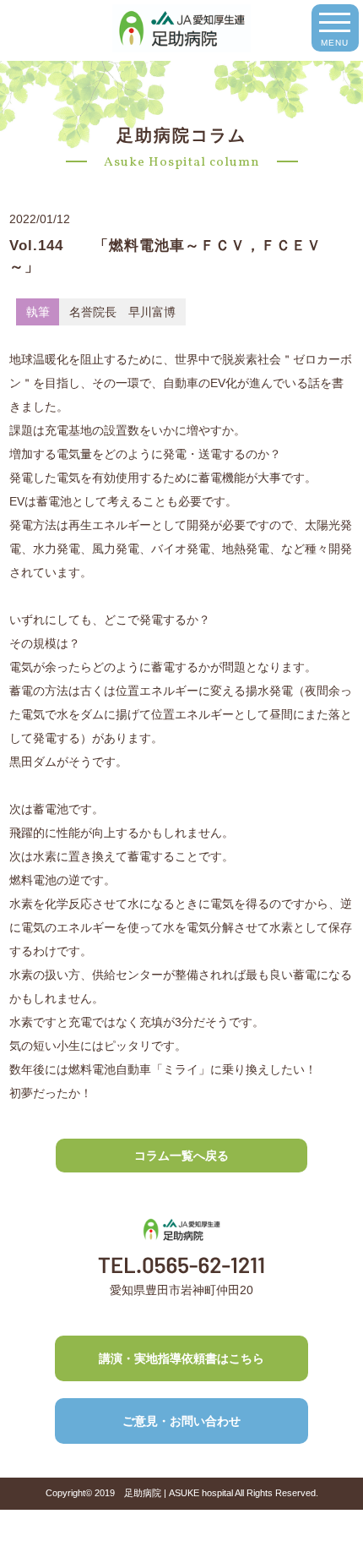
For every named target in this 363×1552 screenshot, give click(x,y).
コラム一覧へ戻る (181, 1155)
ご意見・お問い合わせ (181, 1421)
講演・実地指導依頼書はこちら (181, 1358)
